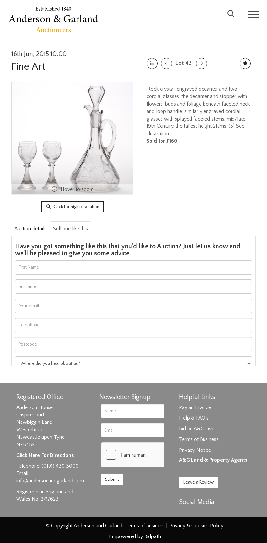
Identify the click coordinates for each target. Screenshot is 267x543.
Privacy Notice (195, 450)
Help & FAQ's (194, 418)
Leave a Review (198, 482)
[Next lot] (201, 63)
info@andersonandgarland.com (50, 481)
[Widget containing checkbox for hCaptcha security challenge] (150, 454)
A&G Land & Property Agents (213, 460)
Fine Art (28, 66)
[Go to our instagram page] (212, 513)
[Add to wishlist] (245, 63)
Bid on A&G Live (196, 429)
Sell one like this (70, 229)
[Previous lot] (166, 63)
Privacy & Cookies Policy (196, 526)
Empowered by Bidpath (135, 536)
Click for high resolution (76, 206)
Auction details (30, 229)
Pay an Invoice (195, 407)
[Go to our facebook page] (185, 513)
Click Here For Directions (45, 455)
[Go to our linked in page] (199, 513)
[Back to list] (152, 63)
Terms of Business (198, 439)
